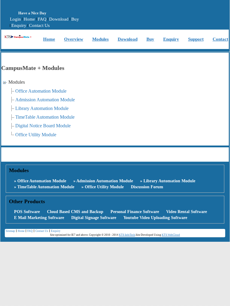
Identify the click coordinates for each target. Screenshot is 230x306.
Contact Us (39, 25)
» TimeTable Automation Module (44, 187)
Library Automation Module (42, 108)
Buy (75, 19)
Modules (100, 39)
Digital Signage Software (93, 217)
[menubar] (49, 22)
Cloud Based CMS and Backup (75, 211)
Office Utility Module (35, 134)
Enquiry (18, 25)
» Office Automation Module (40, 181)
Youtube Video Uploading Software (155, 217)
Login (15, 19)
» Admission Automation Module (103, 181)
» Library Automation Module (167, 181)
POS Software (27, 211)
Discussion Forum (147, 187)
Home (29, 19)
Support (196, 39)
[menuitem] (15, 19)
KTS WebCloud (171, 234)
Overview (73, 39)
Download (59, 19)
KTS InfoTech (127, 234)
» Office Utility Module (102, 187)
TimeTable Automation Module (45, 117)
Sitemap (10, 231)
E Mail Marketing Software (39, 217)
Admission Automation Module (45, 99)
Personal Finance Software (135, 211)
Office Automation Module (40, 91)
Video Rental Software (186, 211)
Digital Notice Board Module (43, 125)
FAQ (42, 19)
